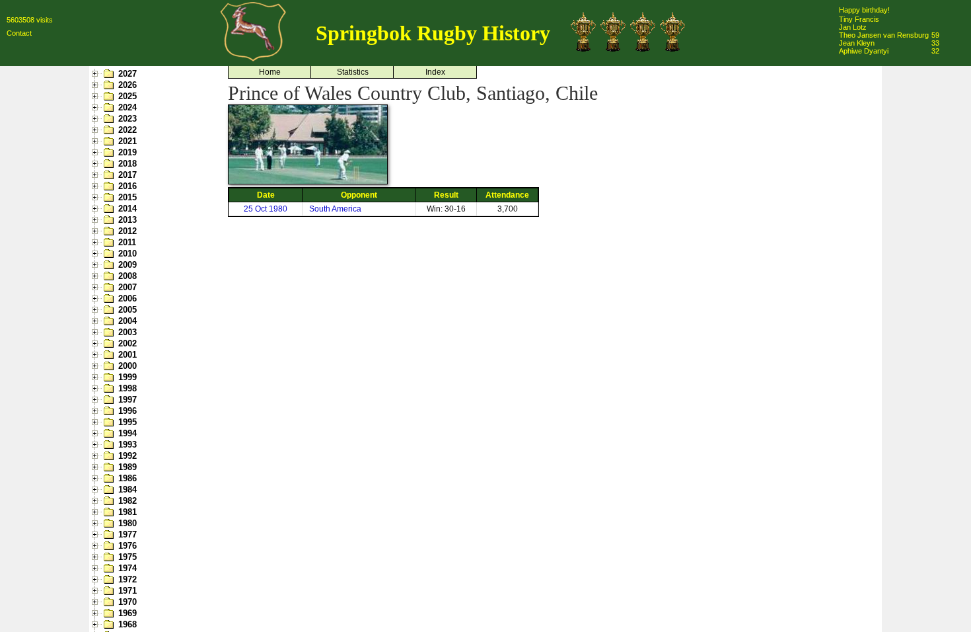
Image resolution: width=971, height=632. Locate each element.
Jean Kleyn (857, 43)
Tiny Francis (859, 19)
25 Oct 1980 (265, 209)
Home (270, 72)
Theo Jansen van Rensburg (884, 35)
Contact (19, 33)
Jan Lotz (853, 27)
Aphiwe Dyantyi (863, 51)
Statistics (353, 72)
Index (435, 72)
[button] (96, 74)
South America (335, 209)
